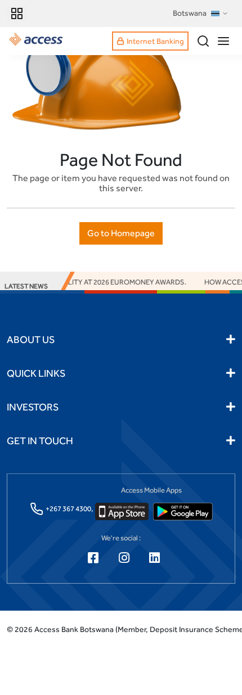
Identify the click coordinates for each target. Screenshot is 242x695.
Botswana (190, 12)
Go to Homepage (121, 233)
